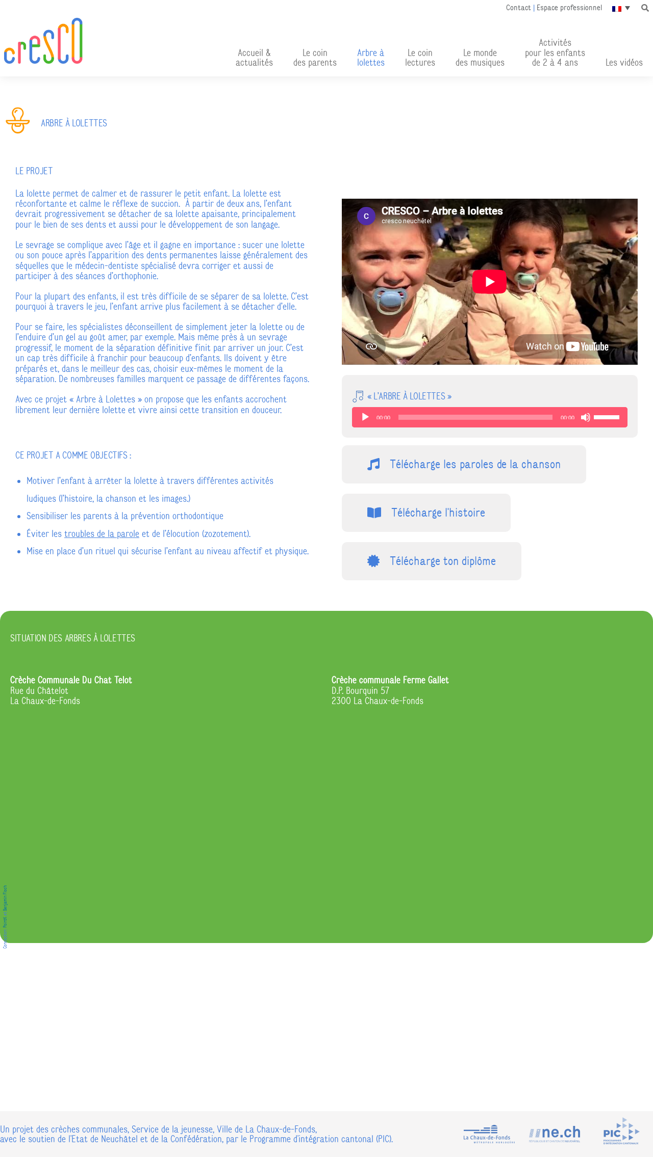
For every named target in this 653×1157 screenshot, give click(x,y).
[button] (645, 7)
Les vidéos (624, 62)
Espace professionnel (569, 7)
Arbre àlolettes (371, 57)
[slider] (608, 416)
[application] (489, 417)
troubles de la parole (101, 533)
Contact (518, 7)
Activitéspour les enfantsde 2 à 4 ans (555, 52)
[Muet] (586, 417)
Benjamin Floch (5, 898)
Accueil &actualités (254, 57)
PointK (5, 922)
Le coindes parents (315, 57)
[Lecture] (365, 417)
